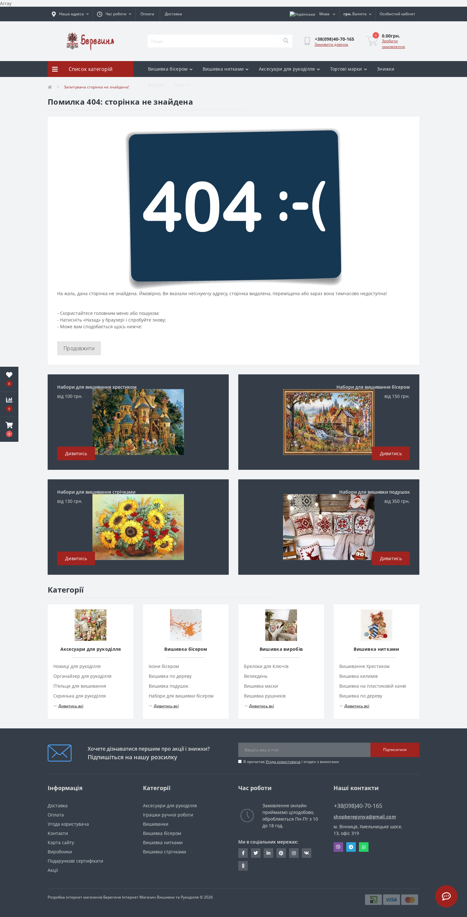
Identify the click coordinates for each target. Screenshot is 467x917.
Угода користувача (283, 761)
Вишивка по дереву (170, 676)
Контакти (58, 833)
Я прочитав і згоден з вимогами (291, 761)
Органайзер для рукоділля (82, 676)
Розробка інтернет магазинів (75, 897)
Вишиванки (155, 824)
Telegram (351, 847)
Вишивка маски (261, 686)
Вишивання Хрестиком (364, 666)
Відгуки (156, 85)
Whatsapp (364, 847)
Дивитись (76, 453)
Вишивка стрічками (164, 852)
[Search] (285, 41)
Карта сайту (61, 842)
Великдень (255, 676)
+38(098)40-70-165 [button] (358, 805)
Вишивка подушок (168, 686)
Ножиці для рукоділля (77, 666)
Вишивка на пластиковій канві (372, 686)
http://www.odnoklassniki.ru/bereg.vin (243, 866)
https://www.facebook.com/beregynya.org (243, 853)
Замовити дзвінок (331, 44)
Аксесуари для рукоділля (287, 69)
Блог (180, 85)
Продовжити (79, 348)
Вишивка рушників (265, 696)
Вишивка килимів (358, 676)
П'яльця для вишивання (79, 686)
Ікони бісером (164, 666)
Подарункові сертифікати (75, 861)
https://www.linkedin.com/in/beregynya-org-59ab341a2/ (268, 853)
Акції (53, 870)
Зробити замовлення (393, 43)
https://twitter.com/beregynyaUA (256, 853)
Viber (338, 847)
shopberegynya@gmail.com (365, 817)
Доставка (173, 14)
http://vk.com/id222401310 (306, 853)
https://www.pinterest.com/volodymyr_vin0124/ (281, 853)
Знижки (385, 69)
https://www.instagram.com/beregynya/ (294, 853)
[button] (9, 429)
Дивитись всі (70, 706)
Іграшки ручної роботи (168, 815)
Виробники (60, 852)
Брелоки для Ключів (266, 666)
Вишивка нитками (223, 69)
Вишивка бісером (168, 69)
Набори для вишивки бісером (181, 696)
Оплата (147, 14)
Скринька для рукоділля (79, 696)
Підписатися (395, 749)
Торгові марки (346, 69)
